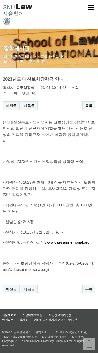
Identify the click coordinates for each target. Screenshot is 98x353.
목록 (89, 106)
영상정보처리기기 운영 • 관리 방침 (56, 319)
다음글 (29, 106)
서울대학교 (9, 315)
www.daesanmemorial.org (67, 242)
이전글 (11, 106)
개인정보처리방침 (60, 315)
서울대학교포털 (32, 315)
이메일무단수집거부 (15, 319)
